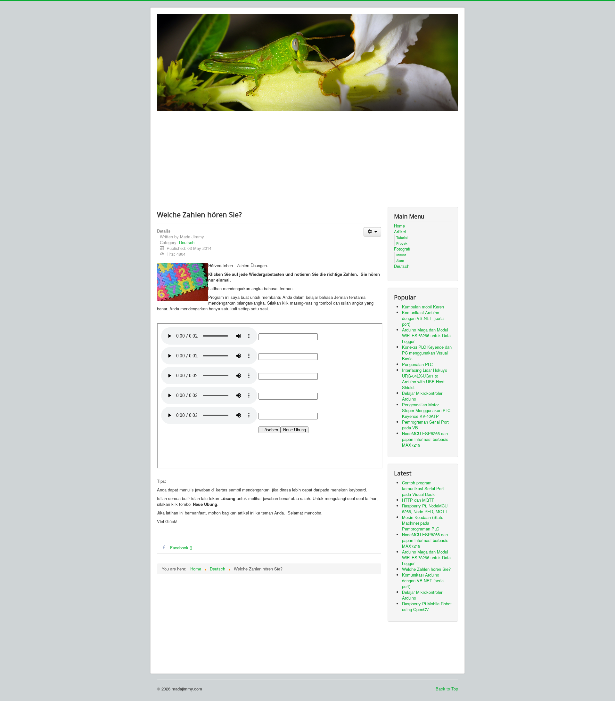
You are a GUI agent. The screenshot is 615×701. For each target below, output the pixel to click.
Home (399, 226)
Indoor (401, 254)
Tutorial (401, 237)
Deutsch (186, 242)
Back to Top (447, 689)
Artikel (400, 232)
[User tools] (372, 231)
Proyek (401, 243)
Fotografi (402, 249)
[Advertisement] (307, 158)
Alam (400, 260)
